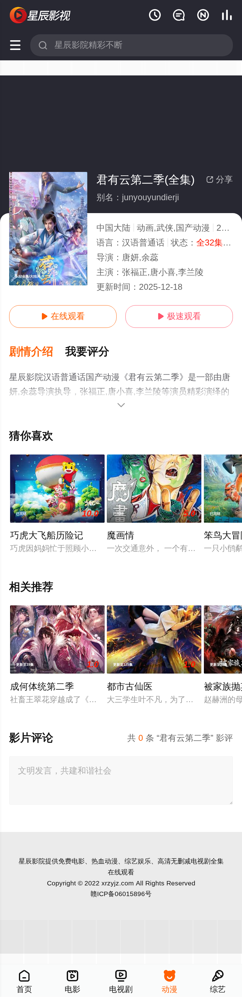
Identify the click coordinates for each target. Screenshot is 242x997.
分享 (219, 179)
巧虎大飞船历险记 (46, 535)
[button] (37, 352)
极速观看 (179, 316)
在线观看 (63, 316)
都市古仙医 (130, 686)
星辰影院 (32, 861)
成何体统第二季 (42, 686)
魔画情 (120, 535)
